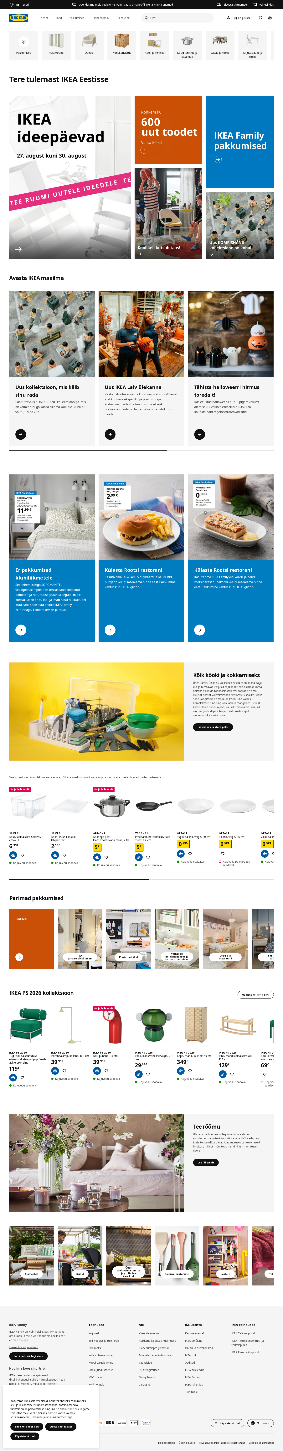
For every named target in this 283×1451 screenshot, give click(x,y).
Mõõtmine (95, 1377)
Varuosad (145, 1384)
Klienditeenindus (149, 1333)
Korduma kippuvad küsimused (157, 1340)
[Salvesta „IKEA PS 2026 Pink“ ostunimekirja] (232, 1074)
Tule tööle (191, 1392)
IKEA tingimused (149, 1370)
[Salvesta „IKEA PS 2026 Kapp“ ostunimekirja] (190, 1071)
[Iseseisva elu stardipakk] (96, 711)
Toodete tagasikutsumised (155, 1355)
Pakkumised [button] (76, 18)
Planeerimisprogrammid (154, 1348)
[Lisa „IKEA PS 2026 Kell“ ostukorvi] (97, 1071)
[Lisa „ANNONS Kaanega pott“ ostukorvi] (97, 857)
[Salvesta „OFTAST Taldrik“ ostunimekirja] (223, 854)
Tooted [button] (44, 18)
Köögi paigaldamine (101, 1362)
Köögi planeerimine (101, 1355)
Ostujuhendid (147, 1377)
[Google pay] (146, 1422)
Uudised (190, 1362)
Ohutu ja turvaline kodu (199, 1348)
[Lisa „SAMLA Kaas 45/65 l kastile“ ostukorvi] (55, 855)
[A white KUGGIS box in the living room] (177, 939)
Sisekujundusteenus (101, 1370)
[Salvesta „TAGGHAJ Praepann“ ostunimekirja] (148, 857)
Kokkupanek (96, 1384)
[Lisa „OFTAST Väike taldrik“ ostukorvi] (265, 854)
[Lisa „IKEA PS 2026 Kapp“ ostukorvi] (181, 1071)
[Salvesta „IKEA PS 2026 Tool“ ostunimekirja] (265, 1074)
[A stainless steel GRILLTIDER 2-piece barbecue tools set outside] (80, 1255)
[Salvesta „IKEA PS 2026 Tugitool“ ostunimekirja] (22, 1077)
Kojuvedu (94, 1333)
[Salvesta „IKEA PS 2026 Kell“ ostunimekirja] (106, 1071)
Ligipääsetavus (166, 1442)
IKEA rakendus (194, 1384)
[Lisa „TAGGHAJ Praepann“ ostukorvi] (139, 857)
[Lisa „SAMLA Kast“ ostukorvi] (13, 855)
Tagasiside (145, 1362)
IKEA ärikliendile (194, 1370)
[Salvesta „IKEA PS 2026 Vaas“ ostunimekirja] (148, 1074)
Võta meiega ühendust (261, 1442)
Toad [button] (58, 18)
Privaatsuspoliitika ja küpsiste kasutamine (222, 1442)
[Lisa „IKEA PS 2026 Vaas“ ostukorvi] (139, 1074)
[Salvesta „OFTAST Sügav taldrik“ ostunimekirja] (190, 854)
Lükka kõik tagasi (61, 1426)
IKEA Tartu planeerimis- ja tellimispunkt (247, 1343)
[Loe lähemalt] (96, 1163)
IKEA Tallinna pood (243, 1333)
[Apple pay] (134, 1422)
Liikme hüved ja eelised (23, 1347)
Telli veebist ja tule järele (104, 1340)
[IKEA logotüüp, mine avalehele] (18, 18)
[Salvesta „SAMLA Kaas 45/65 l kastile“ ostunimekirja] (64, 855)
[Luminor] (122, 1422)
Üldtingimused (187, 1442)
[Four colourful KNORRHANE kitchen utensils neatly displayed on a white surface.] (177, 1255)
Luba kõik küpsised (27, 1426)
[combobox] (176, 18)
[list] (141, 46)
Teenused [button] (123, 18)
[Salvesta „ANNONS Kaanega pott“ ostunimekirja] (106, 857)
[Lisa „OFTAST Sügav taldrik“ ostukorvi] (181, 854)
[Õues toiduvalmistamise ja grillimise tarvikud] (128, 1255)
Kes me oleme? (194, 1333)
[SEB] (110, 1422)
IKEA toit (190, 1355)
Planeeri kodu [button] (101, 18)
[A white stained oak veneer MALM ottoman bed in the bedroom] (225, 939)
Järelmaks (95, 1348)
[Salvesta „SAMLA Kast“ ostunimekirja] (22, 855)
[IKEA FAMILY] (240, 142)
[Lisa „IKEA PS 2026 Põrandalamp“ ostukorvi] (55, 1071)
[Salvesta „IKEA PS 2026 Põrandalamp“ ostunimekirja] (64, 1071)
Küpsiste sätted (25, 1436)
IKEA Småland (193, 1340)
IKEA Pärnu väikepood (245, 1352)
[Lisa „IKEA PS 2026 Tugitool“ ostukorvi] (13, 1077)
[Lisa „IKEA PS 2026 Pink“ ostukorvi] (223, 1074)
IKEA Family (192, 1377)
